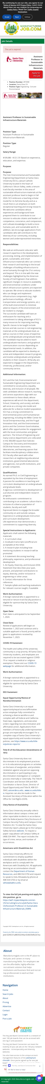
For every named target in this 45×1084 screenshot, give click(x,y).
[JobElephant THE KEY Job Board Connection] (22, 1027)
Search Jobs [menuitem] (8, 994)
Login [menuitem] (5, 1014)
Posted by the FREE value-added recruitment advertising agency (21, 932)
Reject (17, 17)
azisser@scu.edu (15, 790)
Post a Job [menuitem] (7, 1018)
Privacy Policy (25, 5)
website (20, 830)
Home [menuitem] (5, 990)
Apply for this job (36, 74)
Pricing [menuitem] (6, 1002)
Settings (27, 17)
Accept (7, 17)
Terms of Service (9, 5)
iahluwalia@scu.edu (12, 882)
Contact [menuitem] (6, 1010)
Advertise (7, 1006)
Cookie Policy (12, 9)
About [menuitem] (5, 998)
